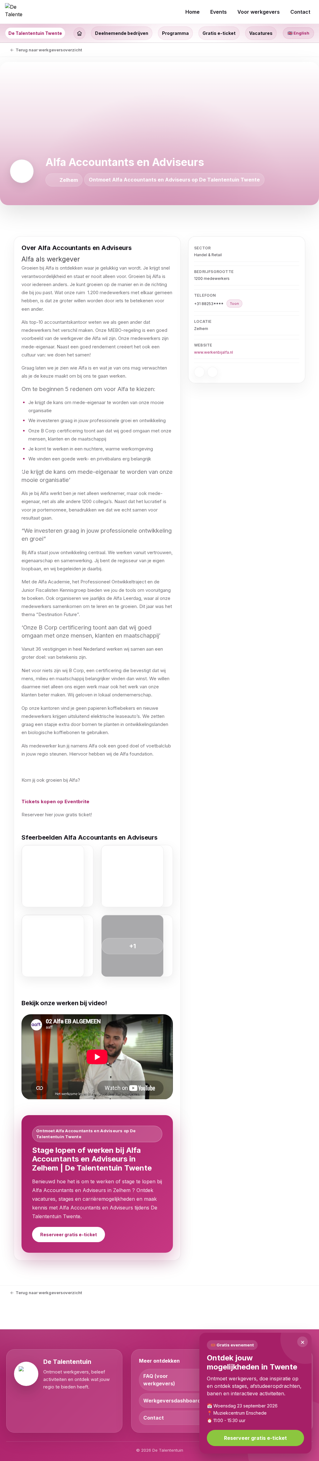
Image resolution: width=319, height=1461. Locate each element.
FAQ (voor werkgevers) (159, 1380)
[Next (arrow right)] (308, 730)
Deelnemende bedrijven (121, 33)
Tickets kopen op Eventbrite (55, 801)
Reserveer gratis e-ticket (68, 1234)
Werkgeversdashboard (172, 1400)
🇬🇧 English (298, 33)
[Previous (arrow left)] (11, 730)
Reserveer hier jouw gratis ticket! (56, 815)
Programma (175, 33)
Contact (153, 1418)
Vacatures (261, 33)
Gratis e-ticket (219, 33)
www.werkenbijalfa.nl (213, 352)
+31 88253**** (216, 303)
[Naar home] (13, 12)
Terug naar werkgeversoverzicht (49, 50)
